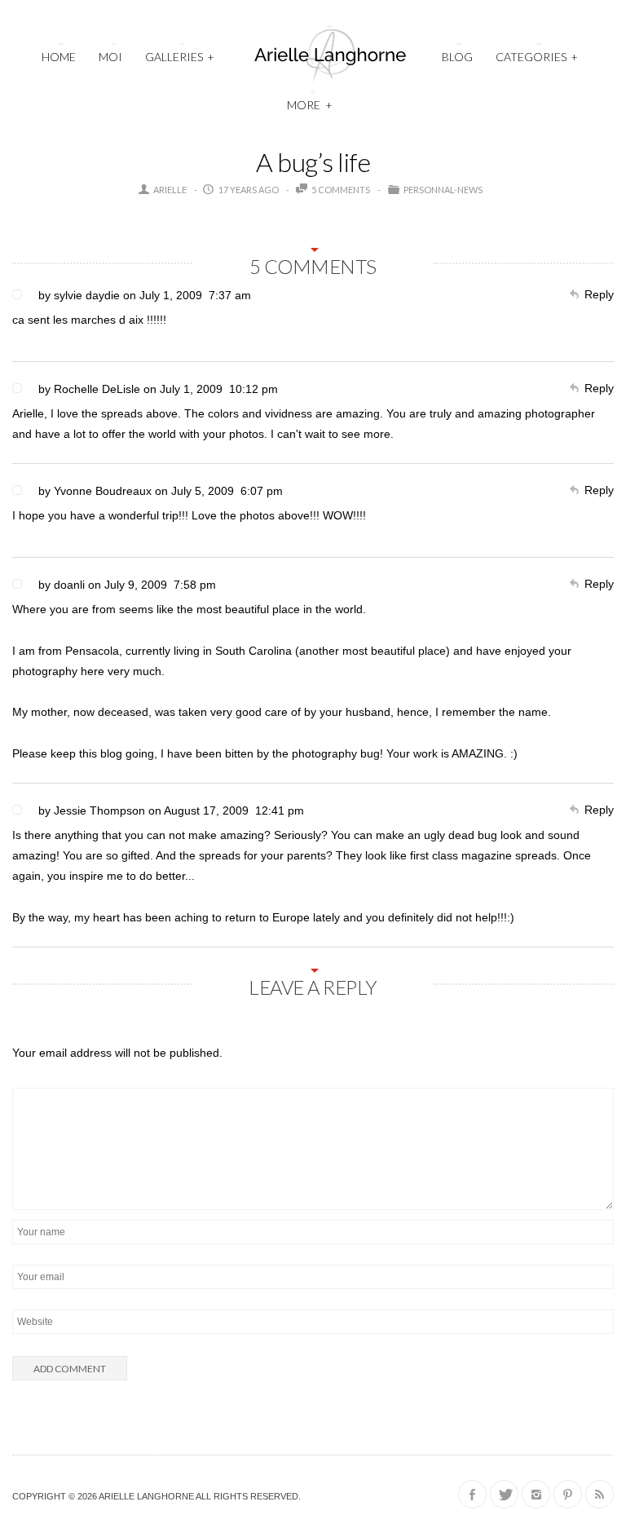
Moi (110, 57)
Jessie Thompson (99, 810)
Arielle (170, 189)
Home (59, 57)
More (309, 105)
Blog (457, 57)
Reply (599, 294)
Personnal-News (443, 189)
